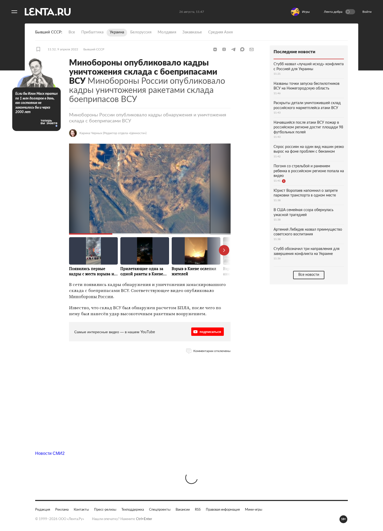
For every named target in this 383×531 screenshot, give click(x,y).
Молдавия (167, 32)
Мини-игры (253, 509)
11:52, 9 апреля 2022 (63, 49)
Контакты (81, 509)
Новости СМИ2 (50, 453)
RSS (198, 509)
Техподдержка (132, 509)
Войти (367, 11)
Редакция (42, 509)
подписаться (210, 331)
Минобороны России (91, 296)
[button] (215, 49)
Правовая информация (223, 509)
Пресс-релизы (105, 509)
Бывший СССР (93, 49)
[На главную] (48, 12)
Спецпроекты (159, 509)
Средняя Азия (220, 32)
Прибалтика (92, 32)
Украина (117, 32)
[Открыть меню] (14, 12)
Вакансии (183, 509)
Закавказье (192, 32)
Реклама (62, 509)
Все (72, 32)
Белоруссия (140, 32)
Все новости (308, 275)
